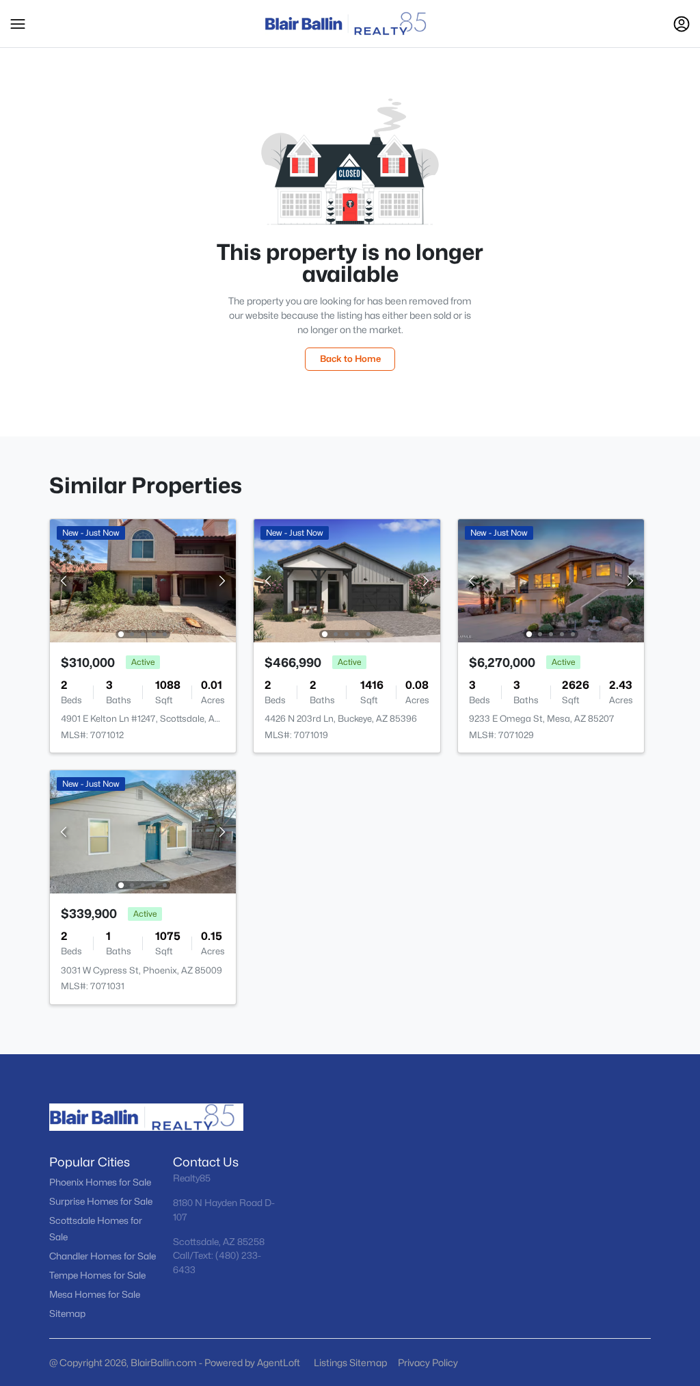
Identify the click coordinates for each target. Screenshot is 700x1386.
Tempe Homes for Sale (97, 1275)
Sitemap (67, 1313)
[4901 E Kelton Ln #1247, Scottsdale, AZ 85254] (143, 579)
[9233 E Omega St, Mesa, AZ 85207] (551, 579)
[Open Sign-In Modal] (682, 24)
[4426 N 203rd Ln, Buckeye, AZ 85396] (347, 579)
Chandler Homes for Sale (102, 1256)
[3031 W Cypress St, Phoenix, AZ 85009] (143, 830)
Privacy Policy (428, 1362)
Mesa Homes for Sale (94, 1294)
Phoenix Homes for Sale (100, 1182)
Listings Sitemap (350, 1362)
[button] (17, 24)
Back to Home (350, 358)
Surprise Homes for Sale (100, 1201)
